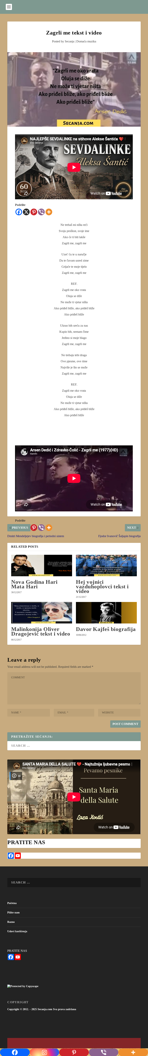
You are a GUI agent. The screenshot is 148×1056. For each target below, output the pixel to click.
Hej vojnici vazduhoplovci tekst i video (102, 586)
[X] (26, 212)
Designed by (55, 1043)
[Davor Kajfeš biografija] (106, 612)
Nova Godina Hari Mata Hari (34, 584)
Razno (11, 922)
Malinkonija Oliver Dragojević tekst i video (40, 631)
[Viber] (41, 212)
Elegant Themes (67, 1043)
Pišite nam (13, 912)
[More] (48, 212)
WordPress (94, 1043)
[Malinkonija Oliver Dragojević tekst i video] (41, 612)
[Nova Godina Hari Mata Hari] (41, 565)
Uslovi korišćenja (17, 931)
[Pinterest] (33, 212)
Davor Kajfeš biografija (106, 629)
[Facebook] (18, 212)
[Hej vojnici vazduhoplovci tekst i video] (106, 565)
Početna (12, 903)
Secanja (69, 41)
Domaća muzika (86, 41)
